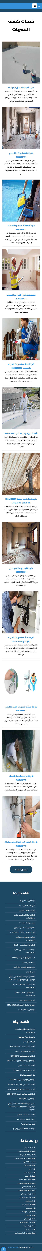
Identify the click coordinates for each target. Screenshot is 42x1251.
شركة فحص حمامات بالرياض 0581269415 (21, 1094)
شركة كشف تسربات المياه (27, 1179)
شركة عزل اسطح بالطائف (27, 1098)
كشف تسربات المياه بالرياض (27, 1151)
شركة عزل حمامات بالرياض (26, 1114)
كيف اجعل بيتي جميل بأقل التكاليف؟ (23, 957)
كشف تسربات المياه (29, 1161)
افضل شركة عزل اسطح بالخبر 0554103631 (21, 1004)
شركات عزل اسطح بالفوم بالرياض (24, 945)
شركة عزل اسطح (30, 1176)
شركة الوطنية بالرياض (29, 1186)
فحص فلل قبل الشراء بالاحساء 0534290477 (25, 1031)
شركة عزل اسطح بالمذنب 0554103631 (22, 932)
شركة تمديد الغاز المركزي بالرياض (24, 1128)
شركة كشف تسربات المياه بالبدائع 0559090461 (24, 986)
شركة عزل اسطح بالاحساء (26, 1009)
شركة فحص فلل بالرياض (27, 1000)
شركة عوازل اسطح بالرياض (27, 1222)
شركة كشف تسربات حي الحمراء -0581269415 (24, 951)
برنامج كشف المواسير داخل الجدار (24, 967)
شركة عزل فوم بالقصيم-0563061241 (22, 1079)
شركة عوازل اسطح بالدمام (27, 1197)
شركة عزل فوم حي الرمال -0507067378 (21, 1084)
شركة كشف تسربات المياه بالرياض (25, 1158)
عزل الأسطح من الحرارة (27, 1075)
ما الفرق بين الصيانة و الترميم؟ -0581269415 (25, 994)
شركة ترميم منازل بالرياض (28, 1154)
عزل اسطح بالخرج (30, 1229)
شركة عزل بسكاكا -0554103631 (24, 1070)
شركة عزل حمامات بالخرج (26, 1065)
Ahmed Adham (13, 1247)
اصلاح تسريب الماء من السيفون (24, 927)
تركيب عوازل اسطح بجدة (27, 922)
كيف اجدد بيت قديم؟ (28, 1124)
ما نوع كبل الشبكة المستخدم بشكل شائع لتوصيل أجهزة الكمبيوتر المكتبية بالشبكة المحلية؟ (21, 1106)
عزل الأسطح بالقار (29, 1041)
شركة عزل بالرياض (30, 1218)
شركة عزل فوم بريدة (29, 1225)
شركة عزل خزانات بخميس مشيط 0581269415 (24, 916)
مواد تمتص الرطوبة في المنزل (25, 1051)
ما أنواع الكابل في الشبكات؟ (26, 1119)
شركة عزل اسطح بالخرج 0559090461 (23, 1056)
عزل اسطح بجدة (31, 1208)
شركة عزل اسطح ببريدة (27, 900)
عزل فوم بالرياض (30, 1201)
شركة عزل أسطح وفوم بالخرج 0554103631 (25, 938)
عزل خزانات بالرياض (30, 1147)
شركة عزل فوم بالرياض (28, 1204)
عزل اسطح (32, 1168)
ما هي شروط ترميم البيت (26, 1037)
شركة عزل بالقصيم (30, 1165)
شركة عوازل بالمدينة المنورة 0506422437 (21, 1060)
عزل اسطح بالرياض (30, 1172)
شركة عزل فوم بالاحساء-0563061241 (22, 1046)
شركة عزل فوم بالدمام (28, 1193)
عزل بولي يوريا (30, 971)
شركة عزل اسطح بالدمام (27, 910)
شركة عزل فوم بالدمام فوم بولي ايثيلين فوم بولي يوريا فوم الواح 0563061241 (22, 978)
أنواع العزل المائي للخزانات (26, 905)
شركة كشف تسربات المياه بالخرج (25, 1233)
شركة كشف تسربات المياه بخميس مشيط (21, 1089)
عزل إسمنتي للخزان (29, 962)
